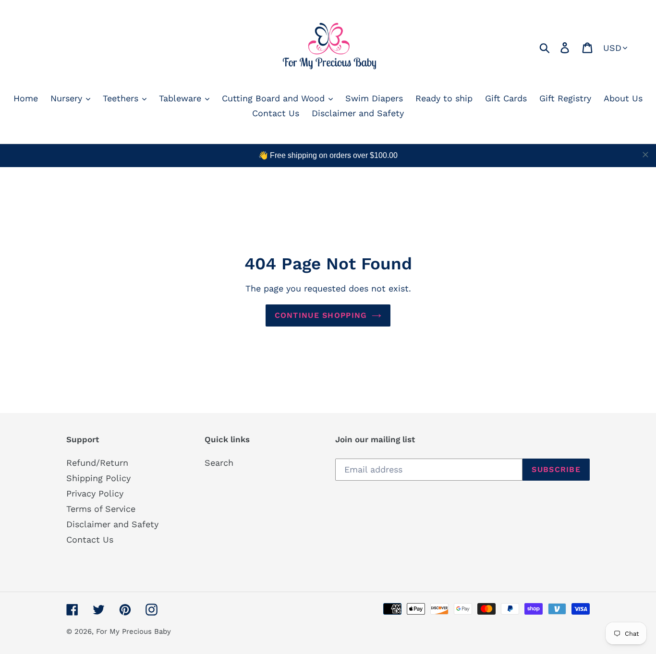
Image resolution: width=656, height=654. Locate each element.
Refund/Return (97, 463)
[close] (645, 154)
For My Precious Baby (133, 631)
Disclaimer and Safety (112, 524)
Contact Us (89, 539)
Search (219, 463)
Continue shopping (321, 315)
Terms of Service (100, 509)
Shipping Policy (98, 478)
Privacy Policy (94, 493)
